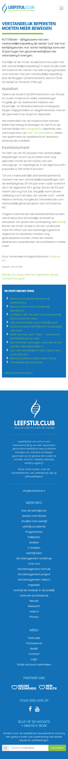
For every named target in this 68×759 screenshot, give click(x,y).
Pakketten (34, 537)
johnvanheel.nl (33, 476)
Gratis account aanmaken (34, 664)
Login (34, 659)
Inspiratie (34, 585)
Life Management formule (34, 569)
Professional (34, 643)
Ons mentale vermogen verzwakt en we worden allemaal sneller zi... (35, 344)
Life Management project (34, 574)
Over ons (34, 564)
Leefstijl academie (34, 526)
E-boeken (34, 548)
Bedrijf (34, 649)
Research (34, 606)
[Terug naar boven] (61, 752)
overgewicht (33, 129)
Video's (34, 611)
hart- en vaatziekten (40, 133)
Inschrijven (57, 748)
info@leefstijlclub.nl (34, 490)
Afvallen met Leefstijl (34, 521)
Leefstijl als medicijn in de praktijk (34, 590)
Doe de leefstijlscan (34, 511)
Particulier (34, 638)
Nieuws (34, 601)
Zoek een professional (34, 595)
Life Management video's (34, 580)
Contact (34, 654)
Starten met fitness (34, 516)
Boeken (34, 542)
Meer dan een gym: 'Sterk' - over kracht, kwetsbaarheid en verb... (35, 336)
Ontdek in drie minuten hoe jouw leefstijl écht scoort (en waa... (35, 316)
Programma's (34, 532)
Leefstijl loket (34, 553)
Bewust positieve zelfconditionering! (33, 358)
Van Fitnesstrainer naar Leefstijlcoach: (34, 322)
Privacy (34, 617)
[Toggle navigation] (61, 8)
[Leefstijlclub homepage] (18, 8)
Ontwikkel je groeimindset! (26, 362)
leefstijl (61, 222)
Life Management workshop (34, 558)
